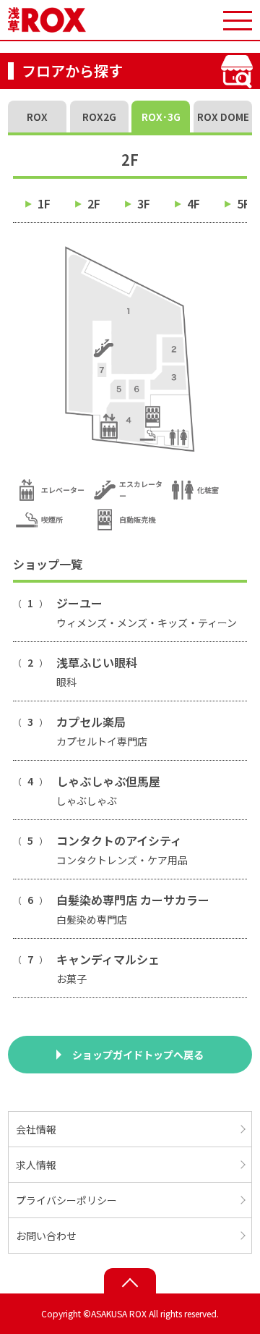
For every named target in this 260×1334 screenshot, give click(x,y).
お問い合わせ (46, 1235)
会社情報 (36, 1129)
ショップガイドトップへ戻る (138, 1054)
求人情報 (36, 1164)
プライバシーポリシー (66, 1200)
